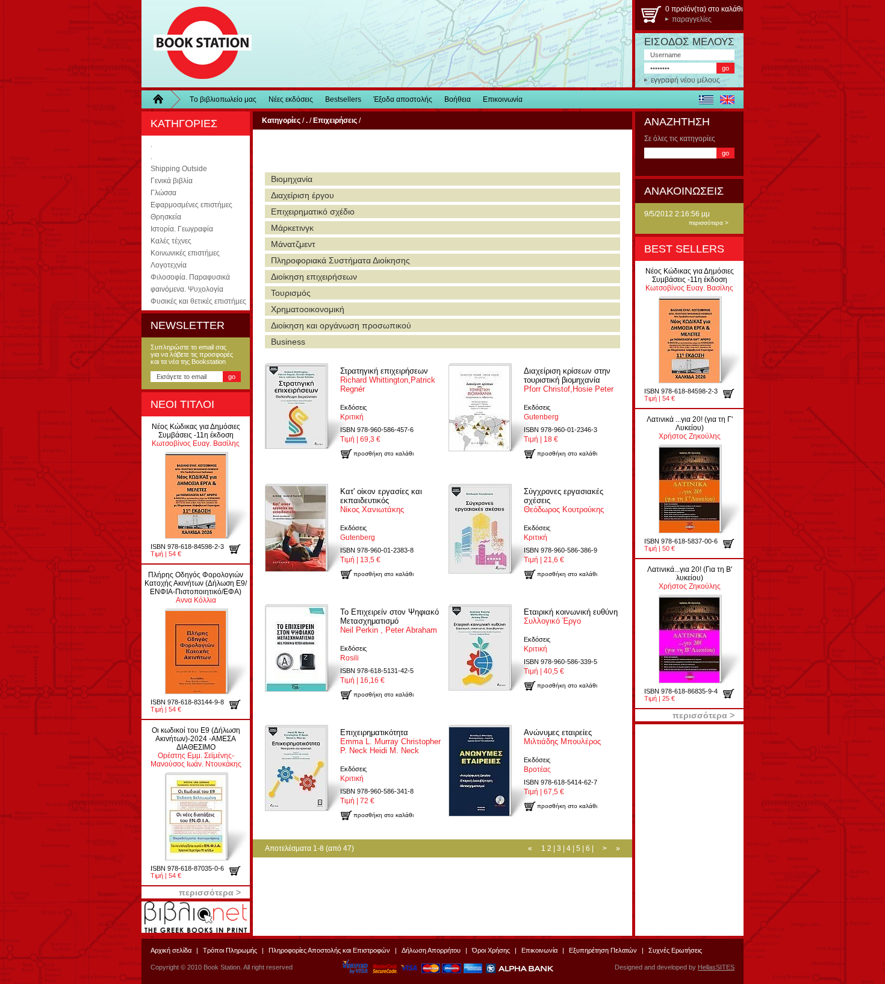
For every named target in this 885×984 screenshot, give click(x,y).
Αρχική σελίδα (171, 950)
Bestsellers (343, 99)
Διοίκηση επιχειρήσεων (314, 276)
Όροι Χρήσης (491, 950)
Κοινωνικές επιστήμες (185, 253)
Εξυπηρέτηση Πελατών (603, 950)
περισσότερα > (708, 222)
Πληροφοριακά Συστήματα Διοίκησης (340, 260)
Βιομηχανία (291, 179)
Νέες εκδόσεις (291, 99)
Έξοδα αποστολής (402, 99)
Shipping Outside (179, 169)
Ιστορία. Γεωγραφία (182, 229)
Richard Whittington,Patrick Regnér (387, 379)
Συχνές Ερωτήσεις (675, 950)
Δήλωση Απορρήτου (431, 950)
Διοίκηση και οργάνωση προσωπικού (341, 325)
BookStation (197, 43)
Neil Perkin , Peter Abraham (389, 621)
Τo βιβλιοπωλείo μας (223, 99)
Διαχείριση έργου (302, 195)
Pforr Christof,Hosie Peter (568, 379)
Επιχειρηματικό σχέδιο (313, 211)
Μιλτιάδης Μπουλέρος (562, 737)
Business (288, 341)
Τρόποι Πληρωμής (230, 950)
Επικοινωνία (503, 99)
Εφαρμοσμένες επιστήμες (191, 205)
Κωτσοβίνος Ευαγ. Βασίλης (196, 435)
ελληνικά (705, 99)
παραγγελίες (692, 19)
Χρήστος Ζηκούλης (690, 427)
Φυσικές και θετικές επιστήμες (198, 301)
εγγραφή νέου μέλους (685, 80)
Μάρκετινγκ (292, 228)
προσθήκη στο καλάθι (239, 549)
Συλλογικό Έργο (571, 616)
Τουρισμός (291, 293)
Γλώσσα (163, 193)
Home (162, 99)
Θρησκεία (166, 217)
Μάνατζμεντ (293, 244)
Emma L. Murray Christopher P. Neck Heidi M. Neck (390, 741)
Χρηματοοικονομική (307, 309)
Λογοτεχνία (169, 265)
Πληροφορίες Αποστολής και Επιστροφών (329, 950)
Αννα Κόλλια (195, 587)
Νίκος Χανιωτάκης (381, 500)
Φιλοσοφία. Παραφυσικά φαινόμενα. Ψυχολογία (190, 283)
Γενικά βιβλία (172, 181)
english (727, 99)
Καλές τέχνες (171, 241)
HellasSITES (716, 967)
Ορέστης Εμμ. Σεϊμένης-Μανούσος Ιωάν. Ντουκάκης (196, 747)
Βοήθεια (457, 99)
